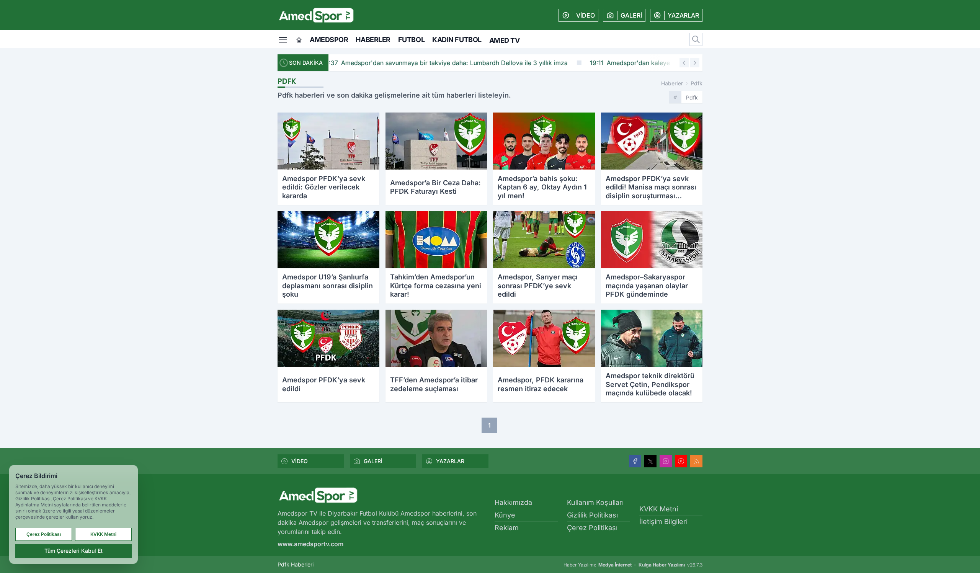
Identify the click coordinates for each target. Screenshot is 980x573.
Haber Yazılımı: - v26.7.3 (633, 565)
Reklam (507, 528)
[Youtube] (681, 461)
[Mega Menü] (283, 39)
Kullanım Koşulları (595, 502)
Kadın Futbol (457, 40)
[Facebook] (635, 461)
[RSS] (696, 461)
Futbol (411, 40)
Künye (505, 515)
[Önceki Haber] (684, 62)
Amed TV (504, 40)
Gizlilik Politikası (592, 515)
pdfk (696, 83)
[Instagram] (666, 461)
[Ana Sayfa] (299, 40)
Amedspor (329, 40)
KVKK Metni (658, 509)
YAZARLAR (450, 461)
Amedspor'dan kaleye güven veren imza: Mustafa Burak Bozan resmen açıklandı (509, 63)
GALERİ (373, 461)
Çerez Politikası (592, 528)
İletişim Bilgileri (663, 521)
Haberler (373, 40)
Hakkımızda (513, 502)
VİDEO (299, 461)
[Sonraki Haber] (694, 62)
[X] (650, 461)
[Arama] (695, 39)
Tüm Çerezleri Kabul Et (73, 550)
